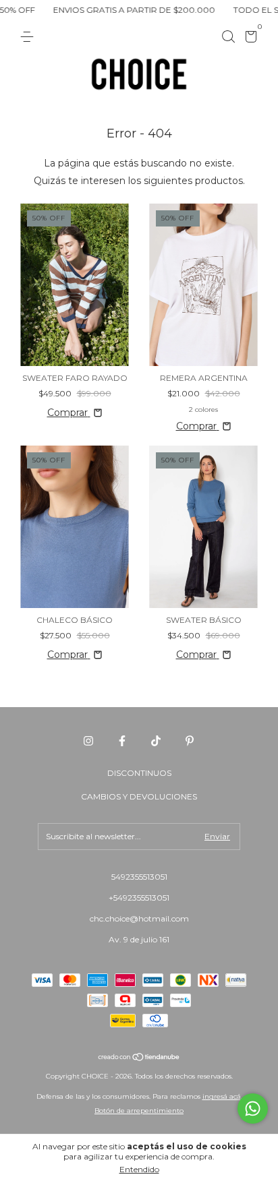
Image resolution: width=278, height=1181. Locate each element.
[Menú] (29, 37)
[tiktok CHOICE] (155, 740)
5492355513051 (139, 877)
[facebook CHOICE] (122, 740)
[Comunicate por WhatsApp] (253, 1108)
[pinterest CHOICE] (189, 740)
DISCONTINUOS (139, 773)
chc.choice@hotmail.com (139, 918)
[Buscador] (228, 37)
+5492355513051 (139, 897)
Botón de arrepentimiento (139, 1110)
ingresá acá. (222, 1096)
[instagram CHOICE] (88, 740)
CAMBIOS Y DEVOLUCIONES (139, 796)
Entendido (139, 1169)
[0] (249, 39)
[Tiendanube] (139, 1058)
